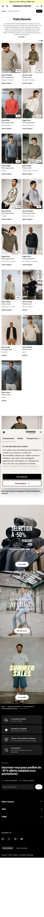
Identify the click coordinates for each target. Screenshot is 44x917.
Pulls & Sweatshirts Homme (10, 709)
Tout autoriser (22, 477)
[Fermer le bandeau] (40, 432)
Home (3, 707)
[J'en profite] (22, 538)
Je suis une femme (11, 780)
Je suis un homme (28, 780)
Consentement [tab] (8, 438)
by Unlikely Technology (26, 855)
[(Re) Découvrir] (22, 604)
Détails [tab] (20, 438)
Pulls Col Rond (14, 11)
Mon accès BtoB (7, 848)
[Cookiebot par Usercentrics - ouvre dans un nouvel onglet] (27, 432)
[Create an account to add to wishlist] (19, 45)
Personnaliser (20, 483)
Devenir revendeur (21, 848)
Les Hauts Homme (28, 707)
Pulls (4, 11)
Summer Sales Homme (14, 707)
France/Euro (5, 833)
